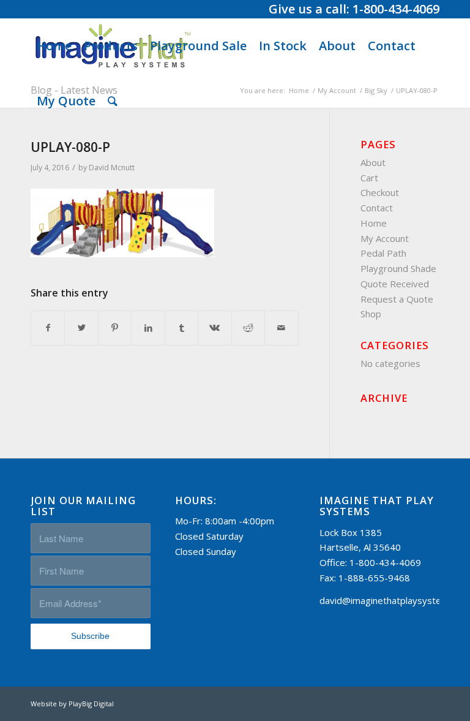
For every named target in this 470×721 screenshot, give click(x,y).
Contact (376, 208)
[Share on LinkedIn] (148, 328)
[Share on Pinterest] (115, 328)
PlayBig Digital (91, 703)
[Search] (113, 101)
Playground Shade (398, 268)
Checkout (379, 192)
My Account (384, 238)
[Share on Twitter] (81, 328)
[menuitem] (54, 46)
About (373, 162)
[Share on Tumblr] (181, 328)
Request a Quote (396, 299)
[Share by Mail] (281, 328)
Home (373, 223)
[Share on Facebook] (47, 328)
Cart (369, 178)
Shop (370, 314)
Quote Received (394, 283)
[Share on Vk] (214, 328)
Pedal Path (383, 253)
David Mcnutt (112, 167)
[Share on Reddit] (248, 328)
